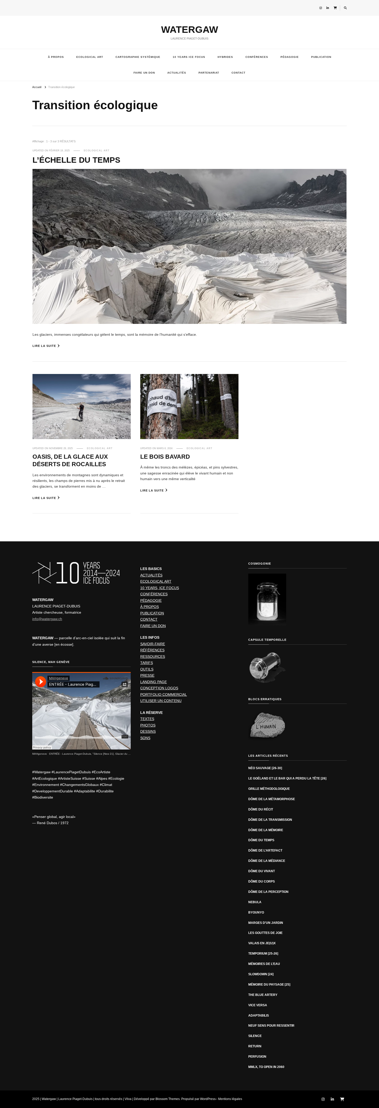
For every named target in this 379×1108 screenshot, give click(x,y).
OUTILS (146, 669)
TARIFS (146, 663)
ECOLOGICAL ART (89, 57)
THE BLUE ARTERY (262, 995)
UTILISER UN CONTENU (161, 701)
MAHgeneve (39, 753)
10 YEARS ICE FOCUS (189, 57)
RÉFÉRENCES (152, 650)
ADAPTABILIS (258, 1015)
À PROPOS (56, 57)
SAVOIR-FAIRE (152, 644)
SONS (145, 738)
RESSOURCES (152, 656)
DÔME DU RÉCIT (260, 809)
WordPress (208, 1099)
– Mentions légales (229, 1099)
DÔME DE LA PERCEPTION (268, 892)
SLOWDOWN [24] (261, 974)
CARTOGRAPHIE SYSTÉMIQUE (138, 57)
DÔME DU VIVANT (261, 871)
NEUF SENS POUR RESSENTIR (271, 1025)
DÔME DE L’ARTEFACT (265, 850)
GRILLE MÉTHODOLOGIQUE (269, 789)
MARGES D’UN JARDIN (265, 923)
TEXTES (147, 719)
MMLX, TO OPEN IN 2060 (266, 1067)
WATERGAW (189, 29)
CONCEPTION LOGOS (159, 688)
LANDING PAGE (153, 682)
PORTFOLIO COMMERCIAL (163, 694)
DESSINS (148, 731)
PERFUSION (257, 1056)
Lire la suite (44, 345)
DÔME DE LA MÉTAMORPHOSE (271, 799)
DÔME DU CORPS (261, 881)
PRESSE (147, 675)
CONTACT (238, 72)
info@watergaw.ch (47, 619)
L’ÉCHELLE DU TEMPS (76, 160)
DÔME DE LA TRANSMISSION (270, 820)
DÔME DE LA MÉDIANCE (266, 861)
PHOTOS (147, 725)
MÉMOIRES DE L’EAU (264, 964)
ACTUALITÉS (176, 72)
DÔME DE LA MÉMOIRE (265, 830)
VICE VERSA (257, 1005)
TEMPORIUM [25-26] (263, 953)
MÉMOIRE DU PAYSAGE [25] (269, 984)
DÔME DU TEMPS (261, 840)
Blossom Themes (167, 1099)
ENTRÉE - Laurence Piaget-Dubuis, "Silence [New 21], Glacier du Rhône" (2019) (97, 753)
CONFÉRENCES (256, 57)
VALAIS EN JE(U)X (262, 943)
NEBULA (254, 902)
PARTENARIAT (209, 72)
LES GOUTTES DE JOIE (265, 933)
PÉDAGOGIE (290, 57)
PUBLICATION (321, 57)
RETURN (254, 1046)
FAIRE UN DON (144, 72)
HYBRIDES (225, 57)
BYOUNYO (256, 912)
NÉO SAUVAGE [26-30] (265, 768)
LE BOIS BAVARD (165, 456)
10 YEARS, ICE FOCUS (159, 588)
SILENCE (255, 1036)
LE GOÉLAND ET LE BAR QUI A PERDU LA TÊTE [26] (287, 778)
